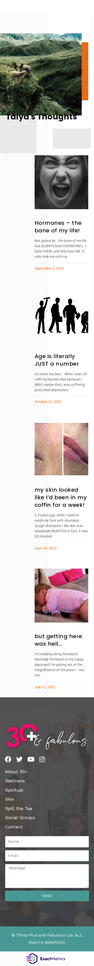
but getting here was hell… (58, 640)
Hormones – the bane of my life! (58, 226)
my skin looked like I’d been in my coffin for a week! (61, 497)
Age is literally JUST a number (57, 360)
